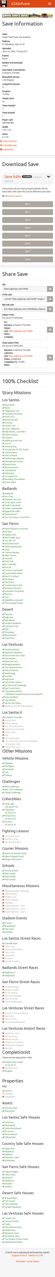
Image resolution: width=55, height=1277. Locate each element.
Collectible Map (9, 145)
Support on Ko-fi (19, 1255)
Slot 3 (27, 220)
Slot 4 (27, 228)
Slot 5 (27, 235)
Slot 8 (27, 259)
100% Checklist (9, 141)
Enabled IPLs (8, 149)
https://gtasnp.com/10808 (21, 331)
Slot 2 (27, 212)
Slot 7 (27, 251)
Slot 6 (27, 243)
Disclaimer (21, 1261)
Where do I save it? (13, 196)
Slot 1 (27, 204)
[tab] (27, 178)
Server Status (33, 1261)
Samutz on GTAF (35, 1255)
